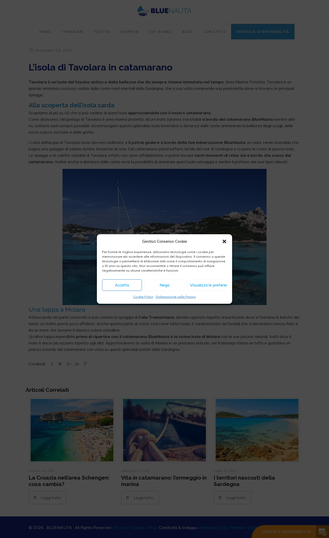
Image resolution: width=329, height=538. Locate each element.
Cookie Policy (143, 297)
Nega (164, 285)
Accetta (122, 285)
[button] (224, 241)
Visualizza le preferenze (208, 285)
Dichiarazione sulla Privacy (176, 297)
